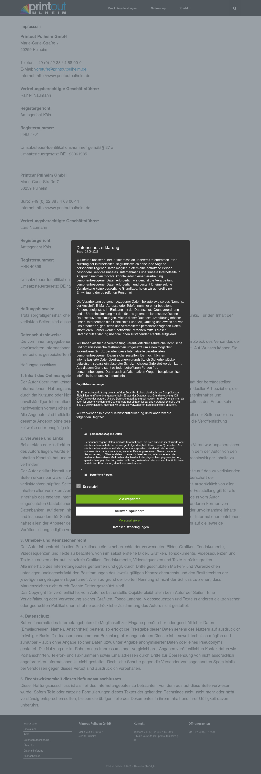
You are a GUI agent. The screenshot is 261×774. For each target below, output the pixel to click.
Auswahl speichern (130, 511)
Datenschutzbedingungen (130, 527)
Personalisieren (130, 520)
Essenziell (90, 486)
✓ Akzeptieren (129, 499)
